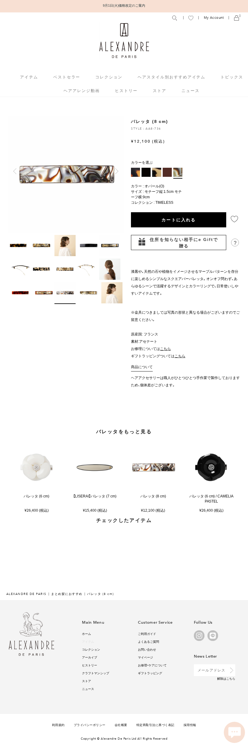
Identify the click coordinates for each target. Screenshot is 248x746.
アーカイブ (89, 657)
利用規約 (58, 724)
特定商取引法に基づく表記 (155, 724)
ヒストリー (126, 90)
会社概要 (121, 724)
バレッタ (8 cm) (153, 496)
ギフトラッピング (150, 673)
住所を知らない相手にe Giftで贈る (184, 242)
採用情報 (190, 724)
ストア (159, 90)
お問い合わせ (147, 649)
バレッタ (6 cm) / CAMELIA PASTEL (211, 498)
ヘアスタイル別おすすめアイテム (171, 77)
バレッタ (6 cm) (36, 496)
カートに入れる (179, 219)
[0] (236, 18)
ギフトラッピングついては (158, 355)
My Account (214, 18)
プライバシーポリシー (90, 724)
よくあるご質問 (148, 641)
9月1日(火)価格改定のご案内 (124, 5)
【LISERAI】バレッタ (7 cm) (94, 496)
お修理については (151, 348)
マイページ (145, 657)
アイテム (88, 641)
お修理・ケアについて (152, 665)
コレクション (91, 649)
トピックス (231, 77)
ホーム (86, 633)
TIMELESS (164, 202)
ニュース (190, 90)
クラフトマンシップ (95, 673)
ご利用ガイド (147, 633)
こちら (230, 678)
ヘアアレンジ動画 (82, 90)
